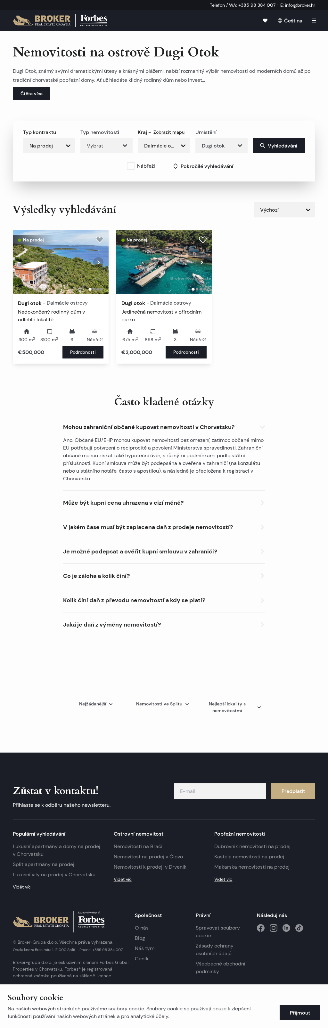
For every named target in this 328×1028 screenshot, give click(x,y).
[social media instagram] (273, 928)
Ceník (142, 959)
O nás (142, 928)
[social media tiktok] (299, 928)
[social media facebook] (260, 928)
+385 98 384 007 (107, 949)
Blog (140, 938)
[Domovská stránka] (60, 20)
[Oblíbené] (265, 20)
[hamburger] (314, 20)
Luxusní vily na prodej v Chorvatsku (54, 875)
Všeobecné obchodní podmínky (220, 967)
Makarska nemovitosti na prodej (252, 867)
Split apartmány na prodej (43, 864)
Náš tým (144, 948)
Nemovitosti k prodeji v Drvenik (150, 867)
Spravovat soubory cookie (218, 932)
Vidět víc (22, 887)
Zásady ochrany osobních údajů (215, 949)
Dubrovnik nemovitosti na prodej (252, 846)
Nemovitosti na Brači (138, 846)
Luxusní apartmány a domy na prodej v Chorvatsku (56, 850)
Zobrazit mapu (168, 132)
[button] (164, 425)
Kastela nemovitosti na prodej (249, 857)
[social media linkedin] (286, 928)
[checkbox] (131, 166)
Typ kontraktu (39, 132)
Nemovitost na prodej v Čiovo (148, 857)
